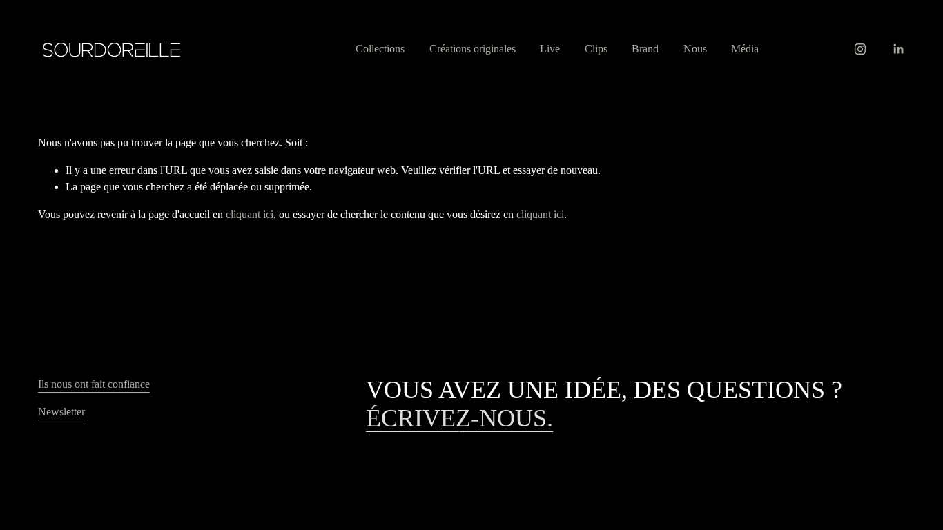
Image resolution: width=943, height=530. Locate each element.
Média (745, 49)
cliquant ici (249, 214)
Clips (596, 49)
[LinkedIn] (898, 49)
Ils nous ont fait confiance (94, 384)
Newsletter (61, 412)
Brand (645, 49)
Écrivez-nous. (459, 418)
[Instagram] (860, 49)
